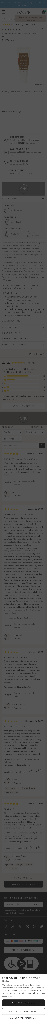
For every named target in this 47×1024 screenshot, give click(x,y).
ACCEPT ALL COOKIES (23, 1002)
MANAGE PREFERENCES (22, 1018)
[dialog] (23, 999)
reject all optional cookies (23, 1011)
